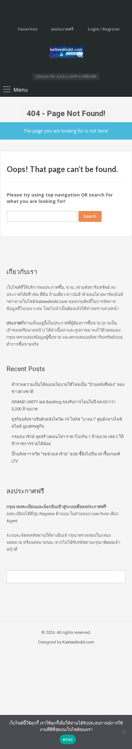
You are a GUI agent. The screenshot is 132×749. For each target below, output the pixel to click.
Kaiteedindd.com (78, 642)
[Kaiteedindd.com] (66, 53)
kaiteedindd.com (52, 301)
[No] (124, 732)
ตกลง (68, 739)
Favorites (27, 29)
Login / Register (103, 29)
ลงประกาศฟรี (62, 29)
